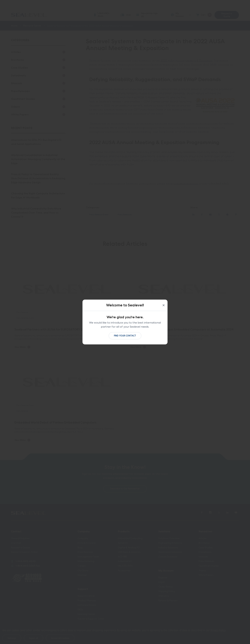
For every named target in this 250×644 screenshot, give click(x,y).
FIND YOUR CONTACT (125, 335)
